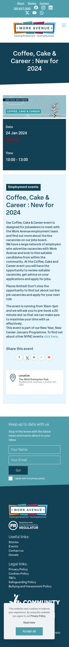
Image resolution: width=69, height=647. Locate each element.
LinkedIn (51, 7)
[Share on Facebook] (19, 357)
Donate (14, 555)
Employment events (23, 187)
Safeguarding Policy (22, 582)
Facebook (36, 7)
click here (50, 336)
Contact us (16, 550)
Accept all (29, 631)
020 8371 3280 (22, 9)
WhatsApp (42, 13)
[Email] (49, 357)
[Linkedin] (34, 357)
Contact (44, 3)
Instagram (43, 7)
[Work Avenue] (34, 29)
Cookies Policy (19, 573)
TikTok (27, 13)
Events (13, 546)
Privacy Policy (18, 569)
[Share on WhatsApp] (41, 357)
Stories (32, 3)
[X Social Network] (26, 357)
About (20, 3)
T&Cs (12, 578)
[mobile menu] (64, 25)
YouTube (34, 13)
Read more (29, 622)
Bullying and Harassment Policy (30, 586)
